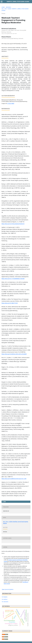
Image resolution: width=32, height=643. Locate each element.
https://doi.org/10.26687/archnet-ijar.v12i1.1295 (14, 478)
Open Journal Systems (7, 589)
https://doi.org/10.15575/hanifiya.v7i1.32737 (15, 43)
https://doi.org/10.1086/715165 (10, 303)
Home (3, 7)
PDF (5, 501)
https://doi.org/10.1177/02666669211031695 (13, 278)
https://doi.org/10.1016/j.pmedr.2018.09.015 (13, 223)
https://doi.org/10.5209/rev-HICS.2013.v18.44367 (14, 354)
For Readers (4, 597)
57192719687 (10, 103)
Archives (8, 7)
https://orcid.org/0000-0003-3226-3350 (9, 33)
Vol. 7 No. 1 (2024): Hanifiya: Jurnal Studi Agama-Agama (15, 9)
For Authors (4, 599)
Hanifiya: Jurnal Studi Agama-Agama (18, 1)
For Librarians (5, 601)
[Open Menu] (1, 1)
